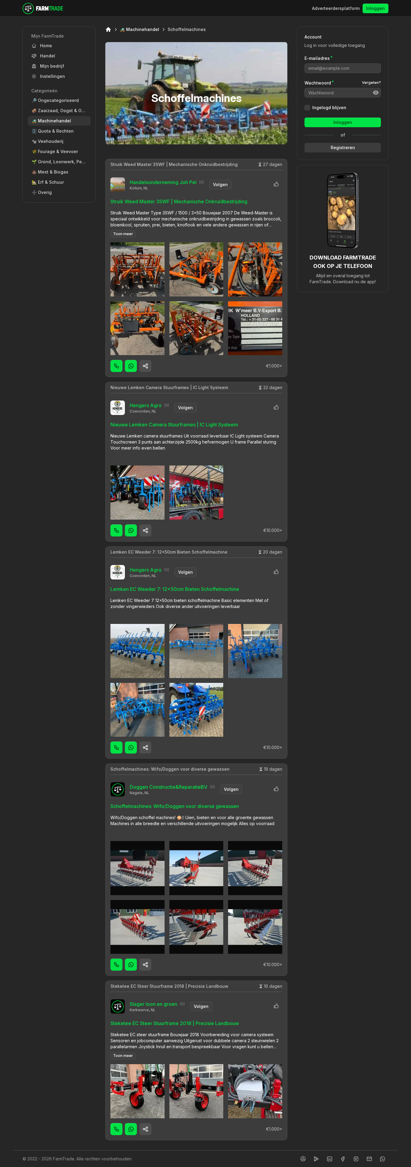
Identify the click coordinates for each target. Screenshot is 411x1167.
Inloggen (375, 8)
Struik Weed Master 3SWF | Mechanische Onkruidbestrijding (174, 164)
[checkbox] (307, 107)
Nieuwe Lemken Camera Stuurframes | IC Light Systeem (169, 387)
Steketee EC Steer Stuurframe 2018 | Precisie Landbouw (169, 986)
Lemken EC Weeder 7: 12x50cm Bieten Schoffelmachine (168, 551)
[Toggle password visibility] (375, 92)
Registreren (343, 147)
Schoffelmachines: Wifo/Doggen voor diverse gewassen (170, 769)
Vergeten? (371, 82)
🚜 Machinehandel (139, 29)
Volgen (220, 184)
